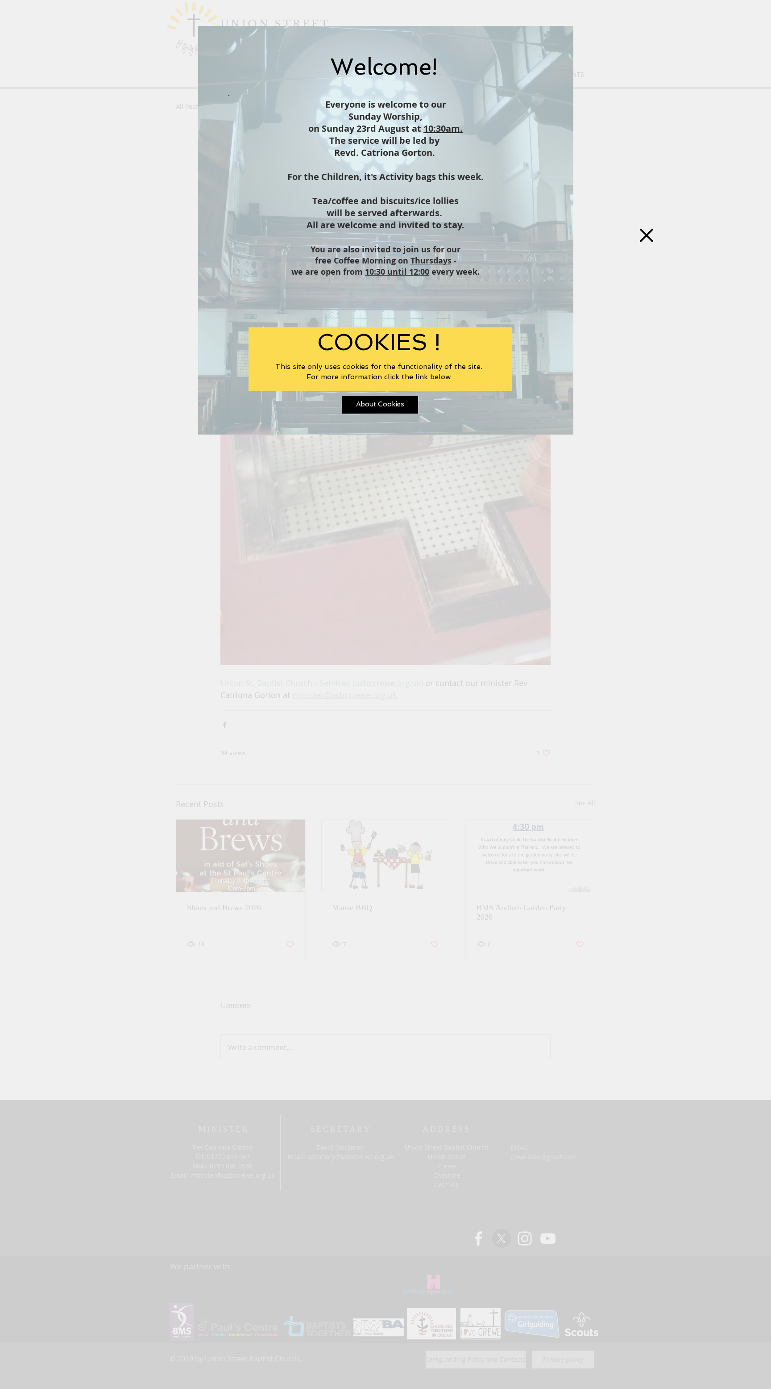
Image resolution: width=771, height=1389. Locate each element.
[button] (646, 235)
